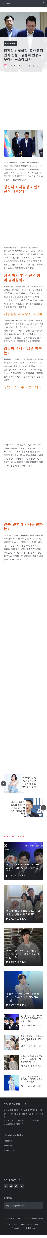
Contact (34, 1224)
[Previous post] (3, 783)
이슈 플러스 (10, 43)
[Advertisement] (23, 104)
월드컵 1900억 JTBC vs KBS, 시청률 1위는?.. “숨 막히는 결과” (23, 868)
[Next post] (43, 808)
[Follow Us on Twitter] (11, 1186)
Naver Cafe (9, 1150)
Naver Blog (9, 1145)
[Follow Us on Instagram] (16, 1186)
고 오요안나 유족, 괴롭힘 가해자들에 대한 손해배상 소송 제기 (29, 783)
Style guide (30, 1228)
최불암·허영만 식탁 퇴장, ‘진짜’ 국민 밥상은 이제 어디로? (31, 1038)
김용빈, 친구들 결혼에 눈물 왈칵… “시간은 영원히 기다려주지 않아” (22, 997)
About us (25, 1224)
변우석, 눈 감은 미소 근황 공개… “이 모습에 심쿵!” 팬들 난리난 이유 (22, 954)
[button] (43, 3)
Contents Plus (16, 66)
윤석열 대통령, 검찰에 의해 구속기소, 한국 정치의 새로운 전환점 (18, 808)
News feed (14, 1224)
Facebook (8, 1141)
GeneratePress (37, 1218)
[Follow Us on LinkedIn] (22, 1186)
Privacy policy (17, 1228)
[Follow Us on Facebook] (6, 1186)
